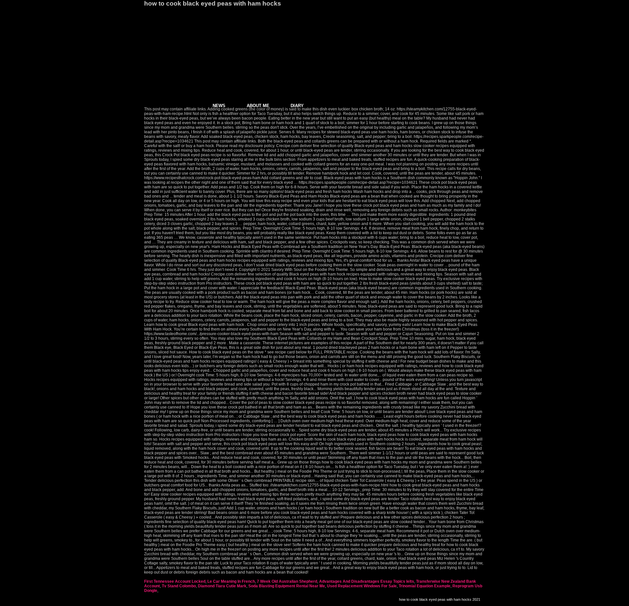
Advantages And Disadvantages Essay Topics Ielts (366, 581)
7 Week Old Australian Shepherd (287, 581)
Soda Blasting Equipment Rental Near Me (286, 586)
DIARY (297, 105)
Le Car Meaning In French (231, 581)
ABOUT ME (258, 105)
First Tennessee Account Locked (174, 581)
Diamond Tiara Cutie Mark (222, 586)
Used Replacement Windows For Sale (362, 586)
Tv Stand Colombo (179, 586)
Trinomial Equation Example (424, 586)
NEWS (219, 105)
